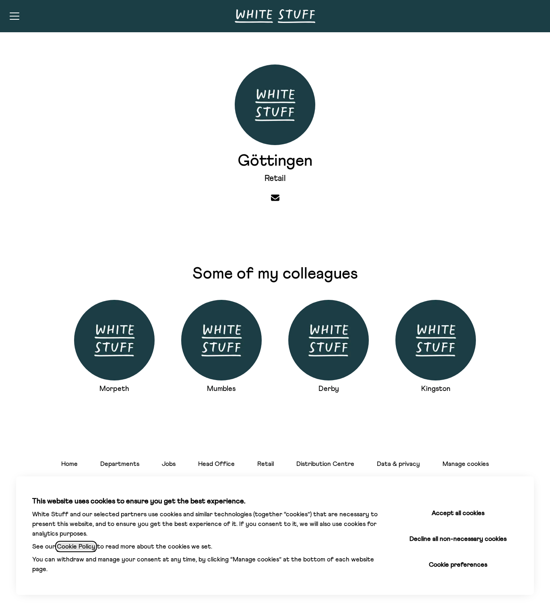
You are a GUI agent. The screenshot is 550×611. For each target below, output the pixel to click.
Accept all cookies (458, 513)
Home (69, 464)
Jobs (169, 464)
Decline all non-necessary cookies (458, 539)
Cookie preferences (458, 564)
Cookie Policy (76, 546)
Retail (265, 464)
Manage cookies (465, 464)
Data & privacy (398, 464)
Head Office (216, 464)
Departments (119, 464)
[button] (275, 198)
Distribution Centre (325, 464)
